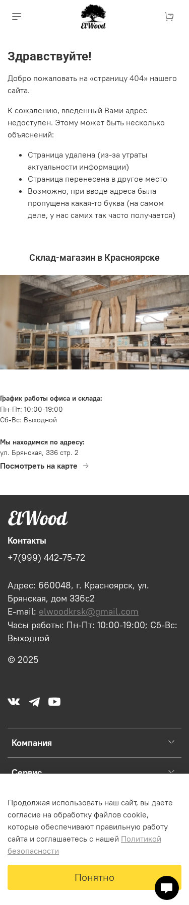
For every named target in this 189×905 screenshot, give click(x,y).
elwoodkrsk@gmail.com (89, 611)
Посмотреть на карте (39, 466)
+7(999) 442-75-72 (46, 557)
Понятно (94, 877)
